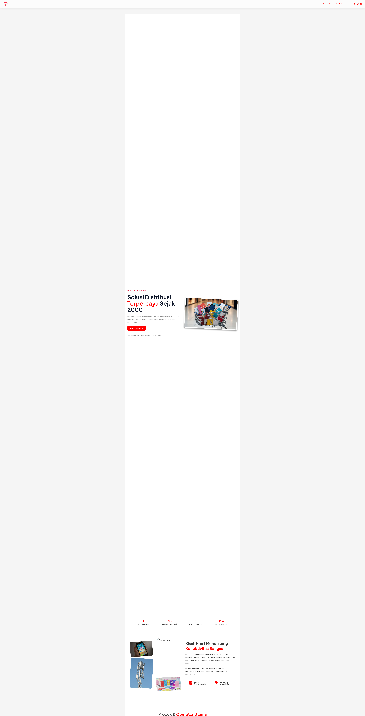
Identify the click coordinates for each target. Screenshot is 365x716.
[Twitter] (358, 4)
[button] (136, 328)
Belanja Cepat (328, 4)
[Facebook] (355, 4)
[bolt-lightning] (216, 683)
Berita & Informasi (343, 4)
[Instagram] (361, 4)
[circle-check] (190, 683)
